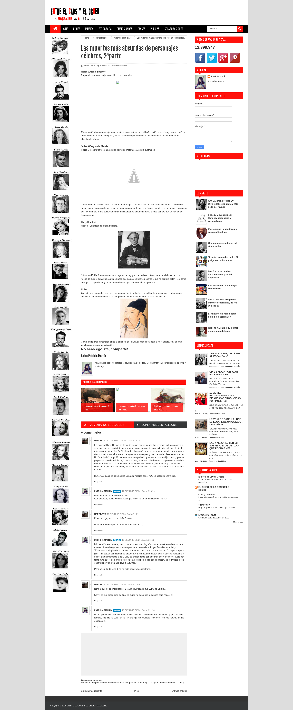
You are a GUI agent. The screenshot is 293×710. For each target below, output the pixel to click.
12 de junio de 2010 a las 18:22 (123, 440)
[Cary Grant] (61, 100)
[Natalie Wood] (61, 570)
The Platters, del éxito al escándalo (225, 355)
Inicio (136, 691)
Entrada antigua (179, 691)
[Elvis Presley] (60, 547)
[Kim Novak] (61, 325)
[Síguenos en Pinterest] (234, 62)
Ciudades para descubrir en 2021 (213, 518)
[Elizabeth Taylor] (61, 77)
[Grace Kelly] (61, 123)
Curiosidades (124, 29)
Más (238, 366)
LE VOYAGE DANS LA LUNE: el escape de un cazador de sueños (226, 422)
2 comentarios (215, 461)
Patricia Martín (103, 491)
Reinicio (202, 490)
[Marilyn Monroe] (61, 258)
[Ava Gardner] (61, 191)
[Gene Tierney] (60, 526)
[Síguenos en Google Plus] (223, 62)
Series (76, 29)
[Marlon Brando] (60, 482)
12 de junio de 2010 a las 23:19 (138, 491)
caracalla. (127, 75)
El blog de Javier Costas (211, 476)
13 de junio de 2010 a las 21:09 (123, 584)
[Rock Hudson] (61, 415)
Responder (98, 482)
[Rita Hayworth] (61, 302)
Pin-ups (154, 29)
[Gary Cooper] (61, 213)
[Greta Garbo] (61, 370)
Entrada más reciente (91, 691)
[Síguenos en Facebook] (200, 62)
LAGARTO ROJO (207, 515)
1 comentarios (214, 414)
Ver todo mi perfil (216, 81)
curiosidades (105, 66)
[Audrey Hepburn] (60, 55)
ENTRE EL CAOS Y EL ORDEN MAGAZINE (87, 706)
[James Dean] (60, 280)
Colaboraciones (173, 29)
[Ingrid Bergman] (61, 236)
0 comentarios (229, 366)
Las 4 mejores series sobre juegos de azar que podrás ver (224, 446)
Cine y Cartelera (206, 494)
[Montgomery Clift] (61, 348)
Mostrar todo (238, 522)
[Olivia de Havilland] (61, 438)
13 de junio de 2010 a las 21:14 (138, 610)
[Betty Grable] (61, 393)
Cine (65, 29)
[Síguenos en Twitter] (211, 62)
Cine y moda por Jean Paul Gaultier (223, 373)
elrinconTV (204, 505)
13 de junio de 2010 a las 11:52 (138, 540)
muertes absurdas (119, 66)
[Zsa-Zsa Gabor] (61, 592)
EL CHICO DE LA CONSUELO (213, 487)
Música (89, 29)
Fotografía (105, 29)
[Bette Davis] (61, 145)
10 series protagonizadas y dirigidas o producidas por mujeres (225, 396)
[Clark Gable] (61, 168)
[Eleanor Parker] (61, 461)
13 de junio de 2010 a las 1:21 (123, 514)
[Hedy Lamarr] (61, 505)
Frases (141, 29)
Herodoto (100, 440)
